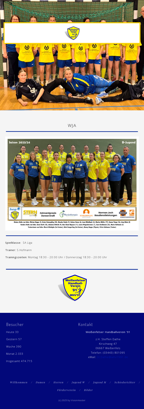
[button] (137, 16)
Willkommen (18, 382)
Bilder (88, 390)
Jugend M (99, 382)
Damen (40, 382)
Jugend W (78, 382)
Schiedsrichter (124, 382)
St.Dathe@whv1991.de (112, 357)
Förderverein (66, 390)
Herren (58, 382)
